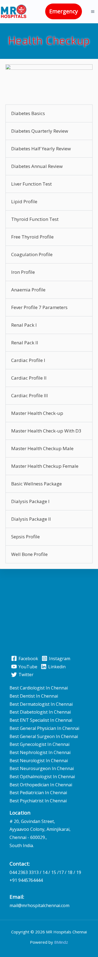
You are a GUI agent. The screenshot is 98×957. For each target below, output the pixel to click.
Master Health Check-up (37, 413)
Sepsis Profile (25, 536)
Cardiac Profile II (29, 378)
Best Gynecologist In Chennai (39, 744)
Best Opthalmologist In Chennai (42, 777)
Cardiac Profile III (29, 395)
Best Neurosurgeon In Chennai (42, 768)
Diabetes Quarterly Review (39, 131)
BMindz (61, 942)
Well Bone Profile (29, 554)
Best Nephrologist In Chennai (40, 752)
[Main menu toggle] (92, 11)
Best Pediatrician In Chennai (38, 793)
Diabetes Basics (28, 113)
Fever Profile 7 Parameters (39, 307)
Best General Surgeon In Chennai (44, 736)
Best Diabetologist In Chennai (40, 712)
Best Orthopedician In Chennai (41, 785)
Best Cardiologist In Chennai (39, 688)
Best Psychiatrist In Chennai (38, 801)
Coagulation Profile (32, 254)
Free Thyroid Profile (32, 237)
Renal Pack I (24, 325)
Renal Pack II (24, 342)
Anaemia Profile (28, 290)
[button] (63, 11)
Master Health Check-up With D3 (46, 431)
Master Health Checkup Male (42, 448)
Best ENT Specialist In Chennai (41, 720)
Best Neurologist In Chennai (39, 761)
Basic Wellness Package (36, 484)
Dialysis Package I (30, 501)
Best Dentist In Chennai (34, 696)
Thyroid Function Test (35, 219)
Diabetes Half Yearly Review (41, 148)
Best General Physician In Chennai (44, 728)
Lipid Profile (24, 201)
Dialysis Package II (31, 519)
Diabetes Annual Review (37, 166)
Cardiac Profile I (28, 360)
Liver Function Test (31, 184)
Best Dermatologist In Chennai (41, 704)
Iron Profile (23, 272)
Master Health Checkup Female (44, 466)
